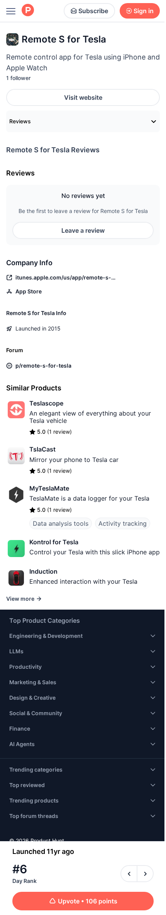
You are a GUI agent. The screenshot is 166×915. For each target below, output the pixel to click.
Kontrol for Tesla (53, 542)
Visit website (83, 97)
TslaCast (42, 449)
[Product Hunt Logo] (28, 10)
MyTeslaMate (49, 488)
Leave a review (83, 230)
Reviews (20, 121)
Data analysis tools (60, 523)
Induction (43, 571)
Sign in (144, 11)
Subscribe (93, 11)
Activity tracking (122, 523)
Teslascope (46, 403)
